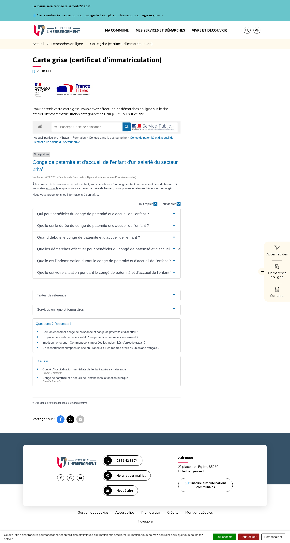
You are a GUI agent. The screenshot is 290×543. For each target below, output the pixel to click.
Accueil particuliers (46, 137)
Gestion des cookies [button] (93, 512)
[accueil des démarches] (40, 126)
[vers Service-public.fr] (153, 127)
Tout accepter (224, 536)
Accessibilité (124, 512)
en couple (52, 188)
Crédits (172, 512)
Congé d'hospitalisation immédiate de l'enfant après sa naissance (84, 369)
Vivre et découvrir (209, 30)
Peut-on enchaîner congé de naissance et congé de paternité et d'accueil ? (90, 332)
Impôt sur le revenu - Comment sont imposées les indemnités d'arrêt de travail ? (93, 342)
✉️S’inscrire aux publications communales (205, 485)
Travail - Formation (74, 137)
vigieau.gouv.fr (152, 15)
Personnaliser (273, 536)
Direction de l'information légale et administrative (61, 403)
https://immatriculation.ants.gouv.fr (71, 114)
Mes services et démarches (160, 30)
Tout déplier (169, 204)
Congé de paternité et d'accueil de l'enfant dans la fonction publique (85, 377)
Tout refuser (248, 536)
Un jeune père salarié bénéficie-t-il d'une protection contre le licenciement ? (90, 337)
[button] (106, 214)
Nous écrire (125, 490)
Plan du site (150, 512)
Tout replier (146, 204)
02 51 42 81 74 (127, 460)
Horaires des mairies (131, 475)
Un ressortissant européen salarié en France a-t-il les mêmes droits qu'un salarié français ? (100, 348)
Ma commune (117, 30)
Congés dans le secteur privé (108, 137)
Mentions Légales (199, 512)
